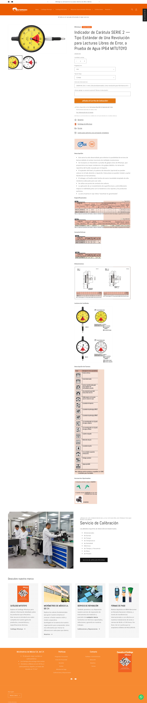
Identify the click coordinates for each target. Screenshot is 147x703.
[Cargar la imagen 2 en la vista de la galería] (30, 62)
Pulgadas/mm (78, 65)
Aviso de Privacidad (61, 659)
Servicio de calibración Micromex (94, 560)
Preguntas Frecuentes (61, 656)
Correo (94, 666)
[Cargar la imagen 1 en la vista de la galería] (15, 62)
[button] (47, 9)
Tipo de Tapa (77, 74)
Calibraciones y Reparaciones (88, 629)
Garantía (80, 120)
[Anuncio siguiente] (99, 2)
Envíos (80, 128)
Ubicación (93, 659)
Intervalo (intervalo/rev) (81, 82)
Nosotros (47, 634)
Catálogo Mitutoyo (16, 629)
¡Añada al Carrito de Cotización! (95, 101)
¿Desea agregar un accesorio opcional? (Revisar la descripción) (91, 90)
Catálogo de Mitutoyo (85, 124)
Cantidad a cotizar (79, 57)
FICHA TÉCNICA (87, 27)
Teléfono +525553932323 (92, 656)
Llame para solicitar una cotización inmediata (93, 133)
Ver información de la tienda (84, 112)
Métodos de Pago (61, 669)
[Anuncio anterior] (48, 2)
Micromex (14, 702)
